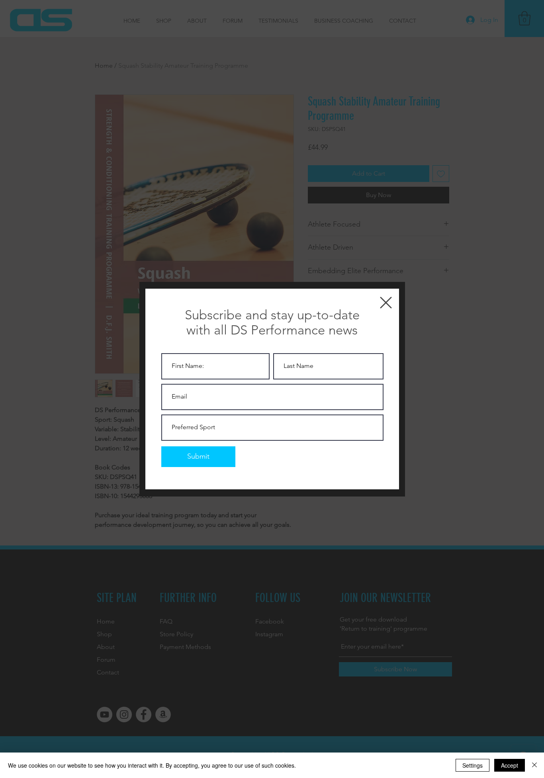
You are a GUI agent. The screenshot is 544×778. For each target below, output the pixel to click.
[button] (386, 303)
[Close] (534, 765)
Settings (472, 765)
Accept (509, 765)
